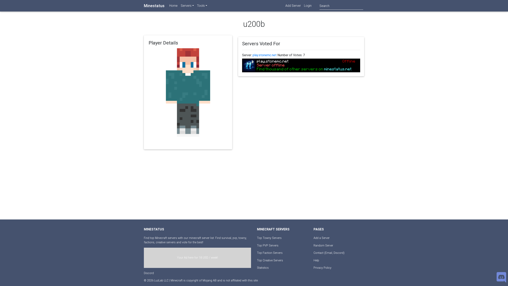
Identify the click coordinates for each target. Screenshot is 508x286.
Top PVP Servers (267, 245)
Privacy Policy (322, 268)
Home (173, 6)
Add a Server (322, 238)
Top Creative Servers (270, 260)
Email (328, 253)
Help (316, 260)
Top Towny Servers (269, 238)
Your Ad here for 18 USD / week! (197, 257)
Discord (149, 273)
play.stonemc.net (265, 55)
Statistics (263, 268)
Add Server (293, 6)
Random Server (323, 245)
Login (308, 6)
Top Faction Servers (270, 253)
